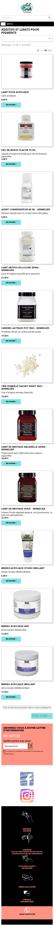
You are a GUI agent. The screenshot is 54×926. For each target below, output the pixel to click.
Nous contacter (27, 914)
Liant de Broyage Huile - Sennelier (23, 509)
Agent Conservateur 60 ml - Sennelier (25, 209)
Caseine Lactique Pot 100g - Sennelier (25, 328)
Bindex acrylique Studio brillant (22, 568)
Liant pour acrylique (15, 92)
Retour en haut (41, 715)
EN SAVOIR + (11, 105)
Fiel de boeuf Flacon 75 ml (18, 150)
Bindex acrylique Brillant (18, 684)
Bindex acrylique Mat (15, 626)
